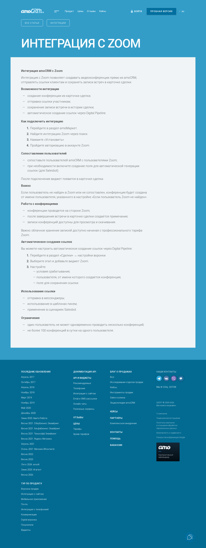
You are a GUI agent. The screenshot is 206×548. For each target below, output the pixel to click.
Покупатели (27, 524)
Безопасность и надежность (168, 433)
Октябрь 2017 (28, 382)
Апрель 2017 (27, 377)
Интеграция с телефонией (35, 509)
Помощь (115, 438)
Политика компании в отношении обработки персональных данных (166, 425)
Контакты (116, 432)
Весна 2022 (27, 454)
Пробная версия (161, 11)
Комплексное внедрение (123, 423)
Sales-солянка (117, 397)
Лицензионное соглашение (168, 418)
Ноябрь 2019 (27, 402)
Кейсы (102, 11)
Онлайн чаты (80, 403)
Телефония (79, 388)
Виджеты (26, 530)
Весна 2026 (27, 474)
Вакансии (116, 445)
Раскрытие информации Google (170, 437)
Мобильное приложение (34, 499)
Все (112, 377)
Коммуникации (29, 514)
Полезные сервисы (83, 409)
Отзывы (91, 11)
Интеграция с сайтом (32, 494)
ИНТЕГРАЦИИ (58, 23)
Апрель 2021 (27, 444)
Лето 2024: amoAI (30, 464)
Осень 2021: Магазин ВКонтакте (38, 449)
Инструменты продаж (121, 392)
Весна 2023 (27, 459)
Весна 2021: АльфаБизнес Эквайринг (40, 428)
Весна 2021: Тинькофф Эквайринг (38, 433)
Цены (80, 11)
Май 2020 (26, 408)
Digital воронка (29, 519)
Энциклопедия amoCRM (122, 402)
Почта (24, 504)
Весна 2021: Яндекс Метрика (36, 438)
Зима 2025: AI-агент (31, 469)
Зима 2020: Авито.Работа (34, 418)
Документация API (84, 371)
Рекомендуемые (82, 383)
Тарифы (77, 429)
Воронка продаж (30, 488)
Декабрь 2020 (28, 413)
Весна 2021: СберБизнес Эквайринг (40, 423)
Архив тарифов (81, 434)
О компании (161, 413)
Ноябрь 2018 (27, 392)
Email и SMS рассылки (85, 398)
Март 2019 (26, 397)
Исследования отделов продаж (126, 382)
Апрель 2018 (27, 387)
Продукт (69, 11)
